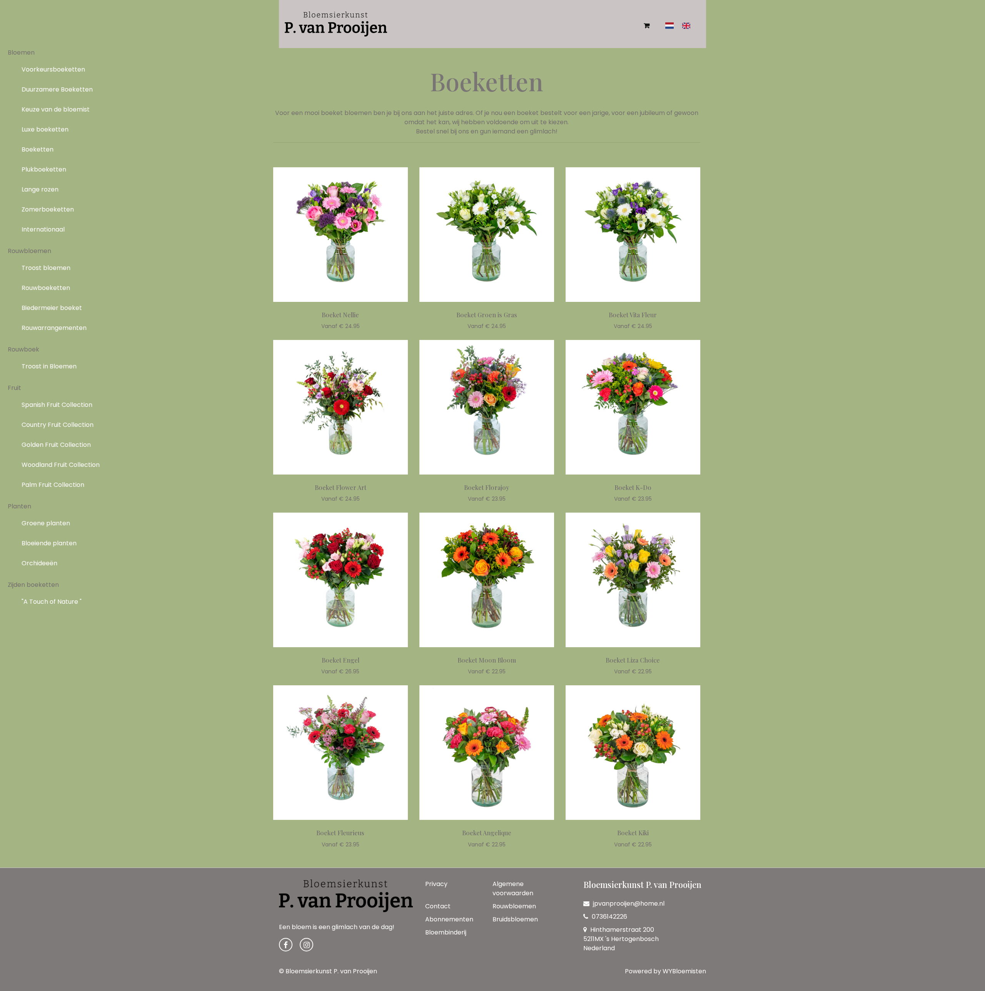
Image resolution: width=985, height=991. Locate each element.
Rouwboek (23, 349)
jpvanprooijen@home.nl (628, 903)
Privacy (436, 883)
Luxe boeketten (45, 129)
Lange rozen (40, 189)
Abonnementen (449, 919)
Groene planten (46, 523)
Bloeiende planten (49, 543)
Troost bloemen (46, 267)
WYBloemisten (684, 971)
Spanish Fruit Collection (57, 404)
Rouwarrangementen (54, 327)
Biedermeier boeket (52, 307)
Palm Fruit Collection (53, 484)
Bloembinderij (445, 932)
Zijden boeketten (33, 584)
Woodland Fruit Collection (61, 464)
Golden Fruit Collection (56, 444)
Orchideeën (39, 563)
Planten (19, 506)
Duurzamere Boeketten (57, 89)
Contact (438, 906)
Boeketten (37, 149)
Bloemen (21, 52)
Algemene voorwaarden (512, 888)
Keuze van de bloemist (56, 109)
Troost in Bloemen (49, 366)
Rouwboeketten (46, 287)
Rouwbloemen (29, 251)
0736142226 (608, 916)
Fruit (14, 387)
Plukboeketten (44, 169)
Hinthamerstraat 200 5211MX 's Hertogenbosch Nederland (621, 939)
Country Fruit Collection (57, 424)
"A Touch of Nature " (52, 601)
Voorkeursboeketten (53, 69)
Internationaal (43, 229)
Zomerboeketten (48, 209)
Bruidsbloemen (515, 919)
